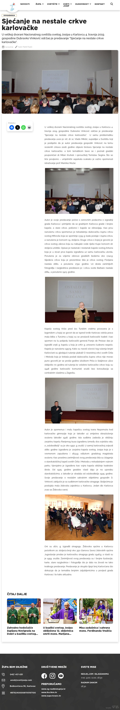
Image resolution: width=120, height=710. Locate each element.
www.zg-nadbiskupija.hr (53, 689)
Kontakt (100, 4)
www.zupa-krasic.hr (51, 696)
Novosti (25, 4)
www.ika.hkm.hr (49, 692)
